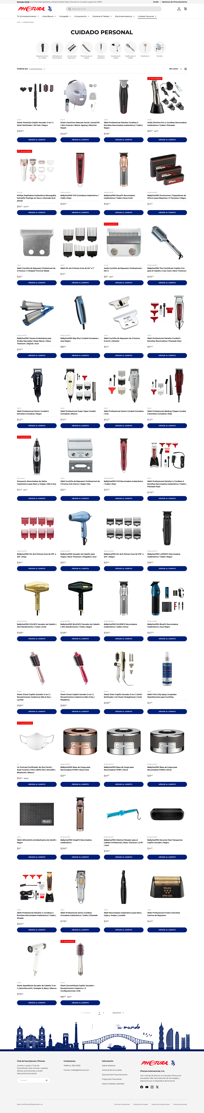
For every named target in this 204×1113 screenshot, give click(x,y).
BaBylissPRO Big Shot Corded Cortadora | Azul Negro (79, 339)
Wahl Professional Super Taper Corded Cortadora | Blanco (78, 412)
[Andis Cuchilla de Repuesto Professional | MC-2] (124, 242)
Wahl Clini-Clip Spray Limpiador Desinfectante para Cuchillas (162, 695)
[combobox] (114, 8)
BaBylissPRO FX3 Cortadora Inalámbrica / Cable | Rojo (79, 196)
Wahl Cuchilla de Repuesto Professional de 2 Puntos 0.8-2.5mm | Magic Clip (80, 482)
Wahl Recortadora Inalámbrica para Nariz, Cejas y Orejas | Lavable (123, 914)
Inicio (18, 22)
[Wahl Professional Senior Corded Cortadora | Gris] (124, 385)
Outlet (156, 2)
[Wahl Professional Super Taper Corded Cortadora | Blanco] (80, 385)
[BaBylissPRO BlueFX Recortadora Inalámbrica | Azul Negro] (167, 598)
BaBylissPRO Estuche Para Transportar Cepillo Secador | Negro (165, 841)
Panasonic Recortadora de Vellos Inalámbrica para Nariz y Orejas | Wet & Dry (36, 482)
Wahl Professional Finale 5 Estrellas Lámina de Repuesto (163, 914)
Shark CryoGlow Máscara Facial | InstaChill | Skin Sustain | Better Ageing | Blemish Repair (80, 125)
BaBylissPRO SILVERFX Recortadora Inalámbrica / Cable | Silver (120, 625)
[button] (185, 8)
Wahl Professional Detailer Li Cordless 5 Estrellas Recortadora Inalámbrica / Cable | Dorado (36, 915)
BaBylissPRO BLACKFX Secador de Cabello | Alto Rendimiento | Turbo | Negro (80, 625)
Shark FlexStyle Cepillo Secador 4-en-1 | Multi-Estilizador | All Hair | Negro (35, 123)
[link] (85, 1012)
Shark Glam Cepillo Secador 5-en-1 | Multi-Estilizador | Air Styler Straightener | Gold (123, 695)
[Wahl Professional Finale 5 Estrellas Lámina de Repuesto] (167, 887)
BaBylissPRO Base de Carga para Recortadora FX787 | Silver (119, 768)
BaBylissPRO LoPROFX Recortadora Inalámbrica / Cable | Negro (163, 555)
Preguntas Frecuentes (112, 1079)
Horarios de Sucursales (112, 1070)
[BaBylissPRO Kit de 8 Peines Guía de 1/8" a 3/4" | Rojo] (37, 528)
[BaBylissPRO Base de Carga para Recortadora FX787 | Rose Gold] (80, 741)
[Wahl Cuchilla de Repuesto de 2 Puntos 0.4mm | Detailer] (124, 312)
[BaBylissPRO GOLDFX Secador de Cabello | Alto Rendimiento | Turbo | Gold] (37, 598)
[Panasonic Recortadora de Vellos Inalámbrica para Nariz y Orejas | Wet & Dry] (37, 455)
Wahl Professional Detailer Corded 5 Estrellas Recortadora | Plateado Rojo (164, 339)
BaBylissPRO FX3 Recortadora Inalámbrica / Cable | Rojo (123, 482)
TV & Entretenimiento (26, 16)
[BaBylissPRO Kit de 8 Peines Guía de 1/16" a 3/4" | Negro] (124, 528)
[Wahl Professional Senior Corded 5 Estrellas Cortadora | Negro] (37, 385)
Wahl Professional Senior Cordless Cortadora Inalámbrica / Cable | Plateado (79, 914)
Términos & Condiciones (122, 1104)
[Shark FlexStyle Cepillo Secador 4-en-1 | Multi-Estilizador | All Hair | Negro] (37, 97)
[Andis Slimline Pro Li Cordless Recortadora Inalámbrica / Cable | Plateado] (167, 97)
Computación (80, 16)
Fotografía (63, 16)
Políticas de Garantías (180, 1104)
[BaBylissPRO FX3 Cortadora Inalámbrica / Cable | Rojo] (80, 169)
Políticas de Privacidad (141, 1104)
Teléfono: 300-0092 (72, 1065)
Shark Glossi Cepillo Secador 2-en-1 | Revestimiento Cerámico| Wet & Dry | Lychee (34, 697)
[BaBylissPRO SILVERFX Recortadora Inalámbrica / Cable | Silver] (124, 598)
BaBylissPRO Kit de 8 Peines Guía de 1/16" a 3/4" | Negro (124, 555)
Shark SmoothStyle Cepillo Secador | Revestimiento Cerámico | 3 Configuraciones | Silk (77, 988)
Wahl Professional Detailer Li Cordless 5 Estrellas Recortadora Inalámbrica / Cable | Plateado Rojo (166, 484)
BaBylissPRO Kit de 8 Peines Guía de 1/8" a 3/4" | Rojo (36, 555)
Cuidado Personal (146, 16)
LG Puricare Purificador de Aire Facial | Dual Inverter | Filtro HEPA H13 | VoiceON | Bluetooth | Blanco (36, 770)
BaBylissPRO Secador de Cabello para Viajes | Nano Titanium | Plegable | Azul (78, 555)
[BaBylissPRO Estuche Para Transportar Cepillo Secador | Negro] (167, 814)
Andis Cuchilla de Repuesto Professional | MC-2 (123, 269)
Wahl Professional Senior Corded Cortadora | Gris (124, 412)
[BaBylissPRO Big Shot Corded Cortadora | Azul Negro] (80, 312)
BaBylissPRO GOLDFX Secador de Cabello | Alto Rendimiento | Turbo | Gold (36, 625)
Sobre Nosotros (108, 1065)
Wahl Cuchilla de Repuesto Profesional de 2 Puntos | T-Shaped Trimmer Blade (36, 269)
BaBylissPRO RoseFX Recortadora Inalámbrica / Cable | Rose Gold (119, 196)
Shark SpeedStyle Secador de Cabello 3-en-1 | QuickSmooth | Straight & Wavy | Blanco (37, 986)
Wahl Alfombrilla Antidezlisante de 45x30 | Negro (36, 841)
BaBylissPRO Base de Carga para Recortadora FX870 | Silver (162, 768)
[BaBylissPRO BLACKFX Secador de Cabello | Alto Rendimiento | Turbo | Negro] (80, 598)
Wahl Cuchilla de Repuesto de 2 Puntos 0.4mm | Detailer (122, 339)
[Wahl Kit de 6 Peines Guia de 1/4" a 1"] (80, 242)
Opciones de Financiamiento (174, 2)
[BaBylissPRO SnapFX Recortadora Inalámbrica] (80, 814)
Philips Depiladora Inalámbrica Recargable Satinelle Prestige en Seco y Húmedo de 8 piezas (36, 198)
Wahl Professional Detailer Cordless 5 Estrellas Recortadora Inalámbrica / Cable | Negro (123, 125)
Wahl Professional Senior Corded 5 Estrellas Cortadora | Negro (33, 412)
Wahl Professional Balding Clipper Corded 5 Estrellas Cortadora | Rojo (166, 412)
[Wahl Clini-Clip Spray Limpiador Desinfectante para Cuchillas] (167, 668)
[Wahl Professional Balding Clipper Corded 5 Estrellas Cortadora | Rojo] (167, 385)
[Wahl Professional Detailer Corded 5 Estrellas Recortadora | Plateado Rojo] (167, 312)
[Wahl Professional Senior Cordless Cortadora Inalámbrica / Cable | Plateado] (80, 887)
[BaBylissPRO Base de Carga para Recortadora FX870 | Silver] (167, 741)
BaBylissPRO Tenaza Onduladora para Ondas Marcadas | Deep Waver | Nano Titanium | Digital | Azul (34, 341)
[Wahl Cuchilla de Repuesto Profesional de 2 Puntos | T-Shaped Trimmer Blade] (37, 242)
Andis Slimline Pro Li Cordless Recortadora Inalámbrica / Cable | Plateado (167, 123)
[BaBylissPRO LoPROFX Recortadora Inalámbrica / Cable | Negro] (167, 528)
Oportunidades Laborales (113, 1084)
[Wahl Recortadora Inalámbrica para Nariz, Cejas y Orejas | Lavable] (124, 887)
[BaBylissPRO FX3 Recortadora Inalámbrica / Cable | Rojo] (124, 455)
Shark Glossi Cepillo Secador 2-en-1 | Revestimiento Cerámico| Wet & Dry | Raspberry (77, 697)
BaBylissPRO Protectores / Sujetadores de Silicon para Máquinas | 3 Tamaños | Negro (166, 196)
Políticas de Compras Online (161, 1104)
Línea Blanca (47, 16)
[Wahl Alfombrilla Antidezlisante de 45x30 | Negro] (37, 814)
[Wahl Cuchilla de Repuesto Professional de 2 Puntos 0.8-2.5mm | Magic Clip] (80, 455)
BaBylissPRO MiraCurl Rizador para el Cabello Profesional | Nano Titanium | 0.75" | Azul (123, 842)
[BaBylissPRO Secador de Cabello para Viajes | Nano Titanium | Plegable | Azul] (80, 528)
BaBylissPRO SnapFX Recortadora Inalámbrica (76, 841)
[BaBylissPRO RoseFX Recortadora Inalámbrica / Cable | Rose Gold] (124, 169)
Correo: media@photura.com (76, 1070)
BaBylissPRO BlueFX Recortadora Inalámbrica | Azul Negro (162, 625)
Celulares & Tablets (100, 16)
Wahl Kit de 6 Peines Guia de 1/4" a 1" (77, 268)
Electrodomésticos (123, 16)
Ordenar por (22, 69)
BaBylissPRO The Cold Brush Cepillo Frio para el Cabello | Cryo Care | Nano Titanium (166, 269)
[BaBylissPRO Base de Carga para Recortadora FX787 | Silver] (124, 741)
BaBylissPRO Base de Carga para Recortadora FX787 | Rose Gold (75, 768)
